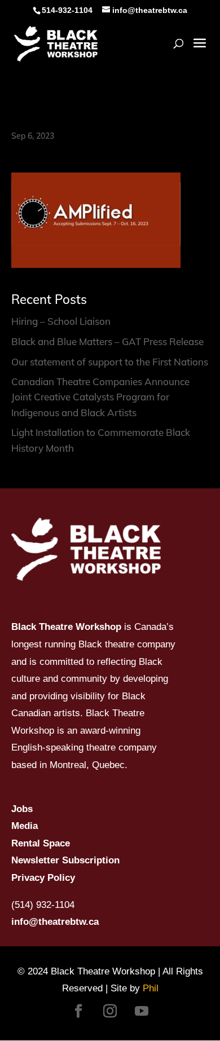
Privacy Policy (43, 877)
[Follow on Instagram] (110, 1011)
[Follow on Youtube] (141, 1011)
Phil (151, 988)
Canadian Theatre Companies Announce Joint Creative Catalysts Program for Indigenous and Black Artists (100, 397)
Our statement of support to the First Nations (109, 362)
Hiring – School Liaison (61, 321)
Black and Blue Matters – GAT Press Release (107, 341)
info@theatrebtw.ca (55, 921)
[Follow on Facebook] (78, 1011)
